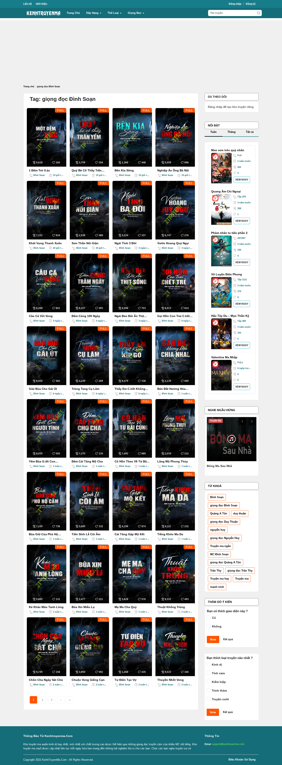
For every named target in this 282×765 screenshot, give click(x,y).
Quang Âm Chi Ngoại (226, 191)
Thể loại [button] (114, 12)
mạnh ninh (217, 586)
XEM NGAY (241, 179)
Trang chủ (73, 12)
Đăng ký (251, 3)
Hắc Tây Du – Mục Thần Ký (230, 315)
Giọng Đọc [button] (135, 12)
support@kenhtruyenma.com (228, 744)
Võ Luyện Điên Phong (226, 274)
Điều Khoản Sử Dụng (242, 759)
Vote (213, 639)
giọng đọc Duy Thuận (224, 521)
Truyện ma (242, 578)
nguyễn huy (217, 529)
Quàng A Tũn (218, 513)
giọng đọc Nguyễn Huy (224, 538)
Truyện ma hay (219, 578)
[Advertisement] (141, 49)
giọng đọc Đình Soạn (223, 505)
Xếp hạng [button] (92, 12)
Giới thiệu (41, 3)
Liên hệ (27, 3)
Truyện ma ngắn (220, 546)
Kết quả (228, 639)
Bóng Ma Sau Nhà (219, 466)
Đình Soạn (217, 497)
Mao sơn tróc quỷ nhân (227, 150)
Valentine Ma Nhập (224, 357)
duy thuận (239, 513)
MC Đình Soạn (219, 554)
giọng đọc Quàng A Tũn (225, 562)
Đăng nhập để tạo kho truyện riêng (231, 106)
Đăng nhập (235, 3)
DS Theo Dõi (217, 96)
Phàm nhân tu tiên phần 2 (229, 233)
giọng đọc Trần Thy (239, 570)
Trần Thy (215, 570)
